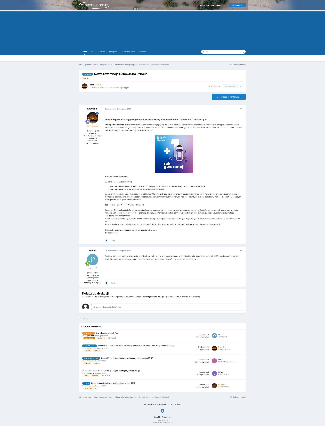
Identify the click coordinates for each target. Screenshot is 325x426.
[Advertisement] (162, 29)
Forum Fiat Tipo (174, 404)
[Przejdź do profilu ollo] (214, 335)
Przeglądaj (113, 52)
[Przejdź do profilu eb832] (214, 360)
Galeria (102, 52)
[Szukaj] (243, 52)
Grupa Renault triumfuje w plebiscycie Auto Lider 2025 (113, 383)
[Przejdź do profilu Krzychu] (84, 86)
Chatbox (142, 52)
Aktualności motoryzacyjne (117, 87)
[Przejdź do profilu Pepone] (92, 259)
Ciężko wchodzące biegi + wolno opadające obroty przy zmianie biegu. (111, 371)
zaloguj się (162, 297)
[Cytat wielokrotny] (106, 240)
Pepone (92, 250)
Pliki (92, 52)
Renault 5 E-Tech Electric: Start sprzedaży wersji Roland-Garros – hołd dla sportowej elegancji (136, 346)
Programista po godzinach (155, 404)
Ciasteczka (167, 417)
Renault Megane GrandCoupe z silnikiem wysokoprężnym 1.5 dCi (127, 358)
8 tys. (90, 131)
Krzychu (92, 108)
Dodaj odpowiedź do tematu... (108, 307)
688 (90, 273)
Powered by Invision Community (162, 422)
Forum (84, 52)
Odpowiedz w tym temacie (228, 97)
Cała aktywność (128, 52)
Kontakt (157, 417)
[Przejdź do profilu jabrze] (214, 373)
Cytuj (113, 240)
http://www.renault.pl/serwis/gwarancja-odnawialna (136, 230)
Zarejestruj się (237, 5)
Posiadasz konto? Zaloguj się (213, 5)
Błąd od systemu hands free (107, 333)
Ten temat (233, 52)
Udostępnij (215, 86)
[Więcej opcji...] (241, 108)
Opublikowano (118, 109)
